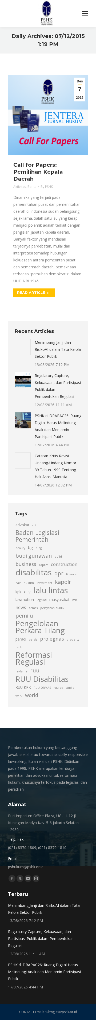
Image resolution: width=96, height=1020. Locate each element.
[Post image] (23, 347)
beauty (20, 548)
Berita (32, 186)
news (20, 607)
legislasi (42, 600)
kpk (18, 591)
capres (43, 565)
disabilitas (33, 572)
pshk (18, 647)
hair (18, 583)
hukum (29, 583)
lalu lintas (51, 590)
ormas (33, 608)
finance (71, 574)
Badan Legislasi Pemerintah (37, 536)
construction (64, 564)
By (47, 186)
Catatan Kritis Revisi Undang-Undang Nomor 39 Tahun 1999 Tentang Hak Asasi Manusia (55, 466)
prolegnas (52, 638)
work (18, 696)
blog (39, 548)
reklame (21, 671)
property (73, 639)
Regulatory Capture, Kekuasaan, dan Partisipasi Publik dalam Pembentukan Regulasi (58, 386)
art (34, 525)
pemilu (24, 615)
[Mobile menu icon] (85, 13)
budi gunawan (33, 555)
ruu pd (58, 688)
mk (74, 600)
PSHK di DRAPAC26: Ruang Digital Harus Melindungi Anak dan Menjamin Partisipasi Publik (58, 426)
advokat (22, 524)
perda (33, 639)
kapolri (64, 581)
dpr (58, 573)
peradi (20, 639)
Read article (31, 292)
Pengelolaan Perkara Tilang (40, 627)
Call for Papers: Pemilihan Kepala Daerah (38, 172)
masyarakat (59, 599)
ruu (34, 670)
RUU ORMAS (42, 688)
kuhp (27, 592)
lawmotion (24, 599)
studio (70, 688)
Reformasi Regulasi (33, 658)
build (58, 556)
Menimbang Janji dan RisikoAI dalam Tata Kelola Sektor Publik (58, 349)
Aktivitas (19, 186)
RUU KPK (23, 687)
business (25, 564)
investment (44, 583)
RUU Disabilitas (42, 678)
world (31, 695)
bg (30, 547)
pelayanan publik (52, 608)
